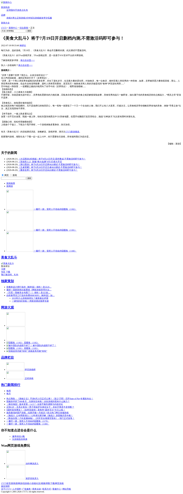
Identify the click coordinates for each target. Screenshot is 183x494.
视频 (43, 483)
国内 (13, 10)
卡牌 (3, 269)
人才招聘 (16, 489)
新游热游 (5, 7)
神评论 (23, 45)
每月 (8, 394)
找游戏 (26, 483)
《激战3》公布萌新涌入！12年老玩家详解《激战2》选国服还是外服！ (39, 415)
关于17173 (6, 489)
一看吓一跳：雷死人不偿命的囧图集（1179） (27, 421)
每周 (8, 391)
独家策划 (7, 281)
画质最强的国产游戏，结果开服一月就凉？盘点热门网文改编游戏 (37, 413)
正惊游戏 (21, 18)
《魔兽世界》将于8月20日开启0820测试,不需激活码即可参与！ (48, 170)
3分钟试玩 (30, 18)
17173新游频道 (72, 132)
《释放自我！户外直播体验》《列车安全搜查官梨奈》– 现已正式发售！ (40, 418)
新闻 (15, 175)
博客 (48, 483)
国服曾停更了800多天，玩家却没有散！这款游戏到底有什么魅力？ (38, 401)
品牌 (3, 15)
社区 (38, 483)
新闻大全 (5, 23)
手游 (17, 10)
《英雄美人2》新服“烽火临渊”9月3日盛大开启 (40, 162)
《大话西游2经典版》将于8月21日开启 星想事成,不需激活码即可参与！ (52, 159)
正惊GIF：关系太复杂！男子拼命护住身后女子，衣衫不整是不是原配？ (40, 407)
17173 (3, 28)
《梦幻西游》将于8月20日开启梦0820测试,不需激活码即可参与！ (49, 164)
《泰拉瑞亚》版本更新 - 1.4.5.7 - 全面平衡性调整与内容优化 (34, 404)
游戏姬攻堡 (40, 18)
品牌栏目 (7, 357)
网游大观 (7, 307)
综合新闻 (24, 28)
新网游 (9, 186)
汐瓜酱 (49, 18)
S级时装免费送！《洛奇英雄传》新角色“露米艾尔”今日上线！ (35, 410)
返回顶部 (5, 486)
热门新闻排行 (10, 384)
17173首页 (6, 483)
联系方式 (46, 489)
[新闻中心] (6, 2)
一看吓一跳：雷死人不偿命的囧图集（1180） (27, 424)
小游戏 (32, 483)
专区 (3, 272)
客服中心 (56, 489)
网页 (6, 175)
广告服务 (26, 489)
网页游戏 (59, 483)
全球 (8, 10)
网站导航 (66, 489)
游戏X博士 (11, 18)
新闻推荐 (10, 183)
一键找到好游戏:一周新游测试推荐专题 (30, 301)
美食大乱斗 (9, 257)
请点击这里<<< (27, 60)
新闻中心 (13, 28)
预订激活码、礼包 (9, 275)
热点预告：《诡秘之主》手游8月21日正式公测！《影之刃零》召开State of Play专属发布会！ (49, 398)
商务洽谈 (36, 489)
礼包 (26, 10)
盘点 (21, 10)
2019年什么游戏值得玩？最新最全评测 (30, 298)
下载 (8, 272)
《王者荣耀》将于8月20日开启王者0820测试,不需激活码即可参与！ (50, 167)
